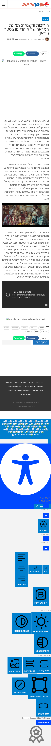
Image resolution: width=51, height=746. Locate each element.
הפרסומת (15, 328)
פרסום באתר (25, 394)
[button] (49, 441)
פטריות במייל (20, 382)
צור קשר (8, 382)
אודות (30, 382)
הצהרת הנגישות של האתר (19, 390)
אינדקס (40, 386)
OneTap (37, 501)
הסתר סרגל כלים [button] (42, 506)
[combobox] (25, 429)
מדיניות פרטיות (14, 386)
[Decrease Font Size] (46, 515)
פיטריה (45, 331)
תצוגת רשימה (29, 386)
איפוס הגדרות (43, 723)
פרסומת (29, 331)
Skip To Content (44, 718)
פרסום (45, 19)
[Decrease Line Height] (46, 548)
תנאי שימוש (38, 390)
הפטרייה (34, 328)
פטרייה (6, 328)
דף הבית (39, 382)
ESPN (42, 328)
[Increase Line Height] (46, 538)
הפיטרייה (25, 328)
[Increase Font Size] (46, 505)
